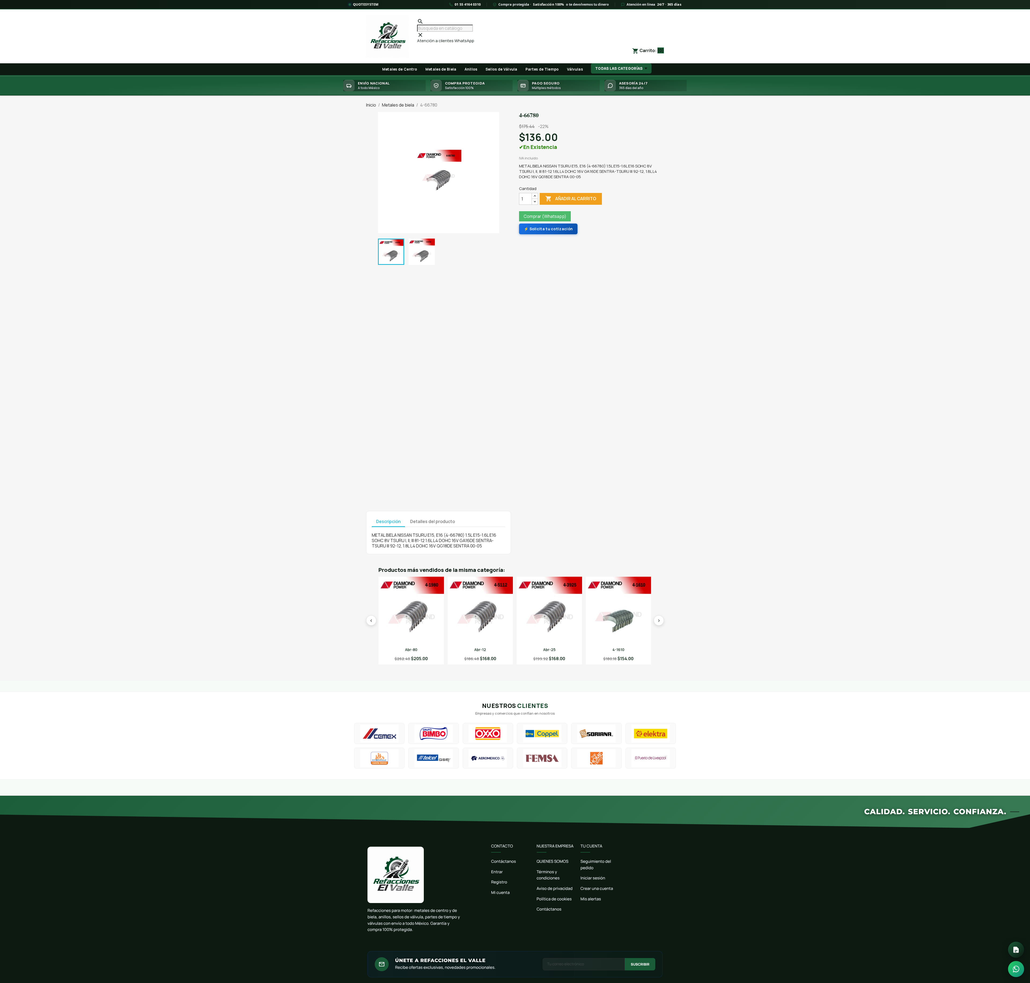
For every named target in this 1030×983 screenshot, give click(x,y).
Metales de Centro (399, 69)
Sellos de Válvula (501, 69)
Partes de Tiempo (542, 69)
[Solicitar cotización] (1016, 950)
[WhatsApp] (1016, 969)
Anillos (471, 69)
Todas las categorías (618, 68)
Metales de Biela (441, 69)
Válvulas (575, 69)
